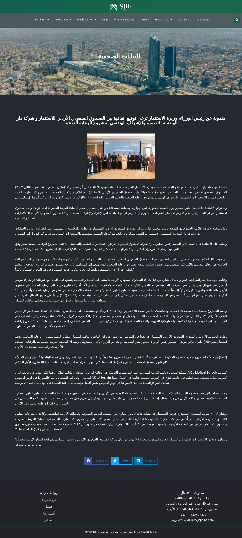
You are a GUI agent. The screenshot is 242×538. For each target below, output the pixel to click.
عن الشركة (49, 500)
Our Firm (40, 19)
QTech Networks (148, 532)
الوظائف (49, 520)
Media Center (85, 19)
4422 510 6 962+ (192, 515)
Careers (144, 19)
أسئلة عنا (49, 513)
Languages (203, 19)
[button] (237, 20)
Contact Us (184, 19)
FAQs (105, 19)
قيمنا (49, 506)
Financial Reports (124, 19)
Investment (61, 19)
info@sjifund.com (202, 520)
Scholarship (161, 19)
